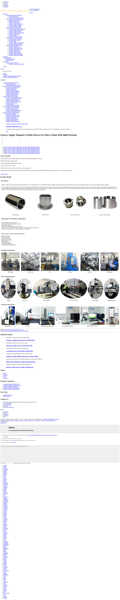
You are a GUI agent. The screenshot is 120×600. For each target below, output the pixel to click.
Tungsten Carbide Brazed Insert (16, 54)
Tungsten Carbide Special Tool (15, 44)
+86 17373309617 (34, 10)
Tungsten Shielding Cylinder (15, 26)
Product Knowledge (10, 59)
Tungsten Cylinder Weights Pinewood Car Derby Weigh (15, 331)
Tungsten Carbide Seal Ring (15, 25)
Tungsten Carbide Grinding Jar (26, 420)
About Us (5, 56)
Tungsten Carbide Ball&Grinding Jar (17, 29)
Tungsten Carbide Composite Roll (16, 64)
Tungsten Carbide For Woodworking (14, 37)
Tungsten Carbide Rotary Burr (15, 49)
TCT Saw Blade (12, 41)
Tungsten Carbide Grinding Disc (16, 30)
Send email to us (4, 174)
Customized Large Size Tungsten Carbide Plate (19, 351)
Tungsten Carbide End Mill (15, 52)
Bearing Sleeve (10, 420)
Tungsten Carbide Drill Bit (15, 51)
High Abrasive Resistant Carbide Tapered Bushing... (21, 362)
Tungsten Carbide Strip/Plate (15, 39)
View (7, 131)
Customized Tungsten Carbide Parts (14, 15)
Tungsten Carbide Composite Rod (16, 32)
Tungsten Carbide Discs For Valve (48, 420)
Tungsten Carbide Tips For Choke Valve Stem (19, 345)
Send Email (3, 423)
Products (5, 14)
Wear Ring (16, 420)
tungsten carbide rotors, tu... (14, 126)
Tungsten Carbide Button (14, 34)
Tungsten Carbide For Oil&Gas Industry (15, 19)
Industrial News (9, 60)
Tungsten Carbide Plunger (12, 95)
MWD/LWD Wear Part (14, 21)
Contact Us (5, 61)
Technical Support (7, 57)
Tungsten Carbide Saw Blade (15, 47)
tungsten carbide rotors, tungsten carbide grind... (20, 367)
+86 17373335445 (7, 404)
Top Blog (57, 419)
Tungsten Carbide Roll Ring (15, 31)
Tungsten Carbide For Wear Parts (13, 27)
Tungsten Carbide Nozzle (14, 22)
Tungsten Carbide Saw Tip (15, 40)
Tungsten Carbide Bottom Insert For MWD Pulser (20, 340)
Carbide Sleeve (37, 420)
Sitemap (45, 419)
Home (31, 12)
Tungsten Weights (13, 35)
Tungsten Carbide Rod (14, 46)
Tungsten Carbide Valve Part (15, 20)
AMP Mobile (51, 419)
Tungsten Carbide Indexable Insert (16, 42)
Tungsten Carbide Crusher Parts (16, 17)
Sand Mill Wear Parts (13, 16)
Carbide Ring (3, 420)
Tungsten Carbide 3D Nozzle (15, 36)
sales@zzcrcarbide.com (35, 9)
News (4, 377)
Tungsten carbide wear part (12, 62)
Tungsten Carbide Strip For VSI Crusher (14, 329)
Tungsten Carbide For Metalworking (14, 45)
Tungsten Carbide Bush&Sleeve (16, 24)
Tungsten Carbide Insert (14, 50)
